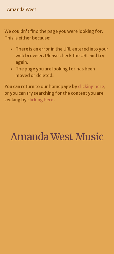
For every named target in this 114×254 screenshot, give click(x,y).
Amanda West (21, 9)
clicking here (91, 86)
